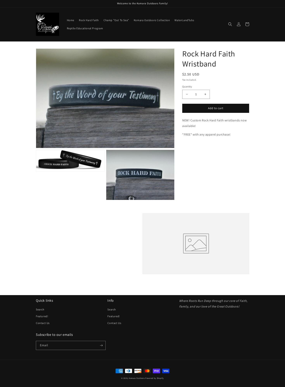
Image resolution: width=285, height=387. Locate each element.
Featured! (42, 316)
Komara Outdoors (137, 378)
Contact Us (43, 323)
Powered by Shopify (154, 378)
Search (40, 309)
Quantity (187, 86)
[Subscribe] (101, 345)
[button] (230, 24)
